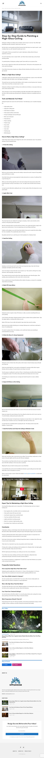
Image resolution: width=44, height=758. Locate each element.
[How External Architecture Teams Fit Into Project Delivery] (5, 644)
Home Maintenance (5, 634)
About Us (15, 751)
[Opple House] (22, 3)
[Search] (40, 3)
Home (3, 8)
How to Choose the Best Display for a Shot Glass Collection (21, 648)
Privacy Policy (28, 751)
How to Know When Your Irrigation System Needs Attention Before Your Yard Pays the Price (21, 637)
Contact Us (20, 751)
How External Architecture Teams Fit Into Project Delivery (21, 642)
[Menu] (3, 3)
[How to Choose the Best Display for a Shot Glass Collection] (5, 649)
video (25, 473)
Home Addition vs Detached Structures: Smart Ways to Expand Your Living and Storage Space (25, 654)
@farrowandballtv (32, 473)
